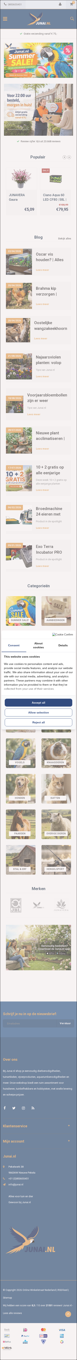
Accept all (38, 702)
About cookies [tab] (38, 645)
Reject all (38, 722)
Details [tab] (63, 645)
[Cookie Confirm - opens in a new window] (62, 635)
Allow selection (38, 712)
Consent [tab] (14, 645)
